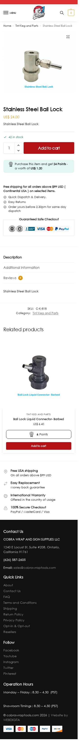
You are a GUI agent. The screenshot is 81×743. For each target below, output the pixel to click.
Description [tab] (12, 257)
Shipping (10, 608)
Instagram (11, 662)
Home (7, 26)
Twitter (8, 668)
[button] (70, 13)
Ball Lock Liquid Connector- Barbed (38, 419)
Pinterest (9, 673)
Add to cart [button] (38, 446)
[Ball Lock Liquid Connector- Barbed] (39, 374)
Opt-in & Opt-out (16, 626)
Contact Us (11, 591)
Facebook (11, 650)
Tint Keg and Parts (27, 26)
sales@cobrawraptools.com (35, 567)
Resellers (9, 632)
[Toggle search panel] (62, 12)
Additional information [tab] (21, 267)
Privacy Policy (14, 620)
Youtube (10, 656)
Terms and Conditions (19, 602)
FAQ (6, 597)
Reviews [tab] (12, 278)
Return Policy (13, 614)
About (8, 585)
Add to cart (49, 148)
